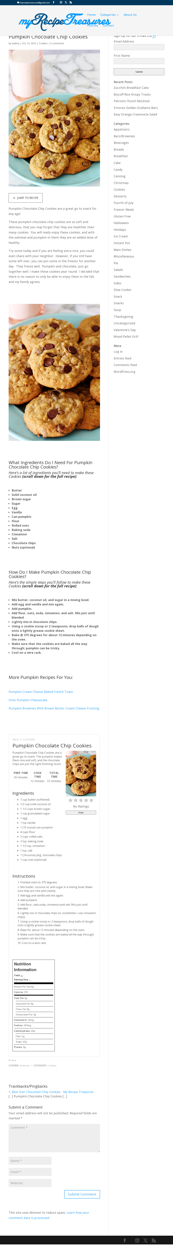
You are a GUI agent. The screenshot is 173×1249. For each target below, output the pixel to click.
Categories (108, 15)
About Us (130, 15)
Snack (118, 296)
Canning (120, 176)
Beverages (121, 143)
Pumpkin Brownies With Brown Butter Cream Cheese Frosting (54, 708)
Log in (118, 351)
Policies (92, 25)
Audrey (15, 43)
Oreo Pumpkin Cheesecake (28, 700)
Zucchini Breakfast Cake (131, 88)
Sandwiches (122, 276)
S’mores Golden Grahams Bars (136, 108)
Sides (117, 283)
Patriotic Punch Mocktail (132, 101)
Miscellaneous (124, 256)
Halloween (121, 223)
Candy (118, 169)
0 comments (57, 43)
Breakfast (121, 156)
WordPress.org (124, 372)
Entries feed (122, 358)
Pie (116, 263)
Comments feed (125, 365)
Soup (117, 310)
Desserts (120, 196)
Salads (118, 270)
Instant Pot (122, 243)
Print (81, 812)
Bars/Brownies (124, 136)
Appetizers (122, 129)
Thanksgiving (123, 317)
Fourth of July (123, 203)
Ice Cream (121, 236)
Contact (108, 25)
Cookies (43, 43)
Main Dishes (122, 250)
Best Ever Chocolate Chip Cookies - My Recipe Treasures (52, 1092)
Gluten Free (122, 216)
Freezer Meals (124, 209)
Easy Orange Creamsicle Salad (135, 114)
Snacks (119, 303)
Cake (117, 163)
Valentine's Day (125, 330)
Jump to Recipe (27, 198)
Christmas (121, 183)
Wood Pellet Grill (126, 336)
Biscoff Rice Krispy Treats (132, 94)
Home (91, 15)
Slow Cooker (123, 290)
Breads (119, 149)
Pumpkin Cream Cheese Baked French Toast (41, 692)
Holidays (120, 230)
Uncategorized (124, 323)
